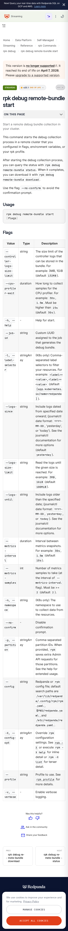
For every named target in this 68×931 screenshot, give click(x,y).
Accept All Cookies (34, 920)
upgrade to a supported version (37, 75)
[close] (64, 4)
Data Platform (23, 40)
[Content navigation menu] (4, 26)
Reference (26, 45)
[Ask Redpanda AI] (49, 16)
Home (6, 40)
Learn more (40, 6)
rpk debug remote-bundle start (39, 51)
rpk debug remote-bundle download (16, 858)
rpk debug (9, 51)
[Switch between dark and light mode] (62, 16)
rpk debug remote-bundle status (52, 858)
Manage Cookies (34, 909)
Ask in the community (34, 827)
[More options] (56, 16)
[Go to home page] (6, 16)
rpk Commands (47, 45)
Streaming (9, 45)
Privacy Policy (31, 901)
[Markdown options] (60, 87)
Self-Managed (45, 40)
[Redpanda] (34, 887)
